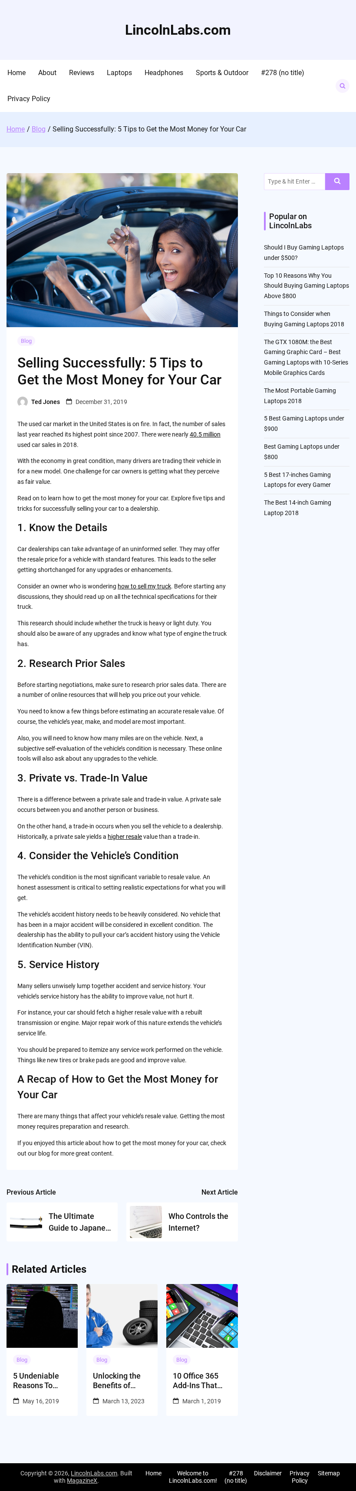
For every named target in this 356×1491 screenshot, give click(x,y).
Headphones (164, 73)
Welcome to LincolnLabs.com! (193, 1477)
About (47, 73)
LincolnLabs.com (178, 30)
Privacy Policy (28, 99)
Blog (26, 341)
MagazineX (82, 1480)
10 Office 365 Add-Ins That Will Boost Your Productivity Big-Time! (202, 1380)
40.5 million (205, 434)
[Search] (337, 181)
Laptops (119, 73)
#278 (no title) (282, 73)
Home (16, 73)
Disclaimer (268, 1473)
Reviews (81, 73)
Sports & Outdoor (222, 73)
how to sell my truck (144, 586)
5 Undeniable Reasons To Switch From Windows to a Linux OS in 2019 (42, 1380)
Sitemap (329, 1473)
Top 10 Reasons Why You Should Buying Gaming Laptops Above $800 (306, 286)
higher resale (125, 836)
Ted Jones (45, 401)
